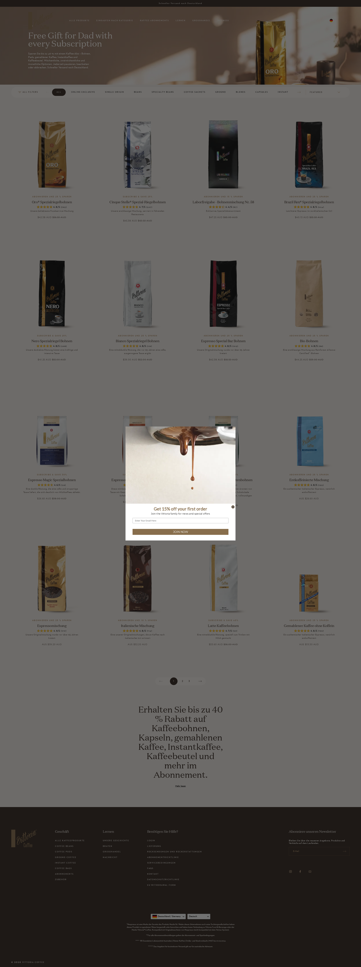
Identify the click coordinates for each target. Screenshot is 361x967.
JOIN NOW (180, 532)
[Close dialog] (233, 507)
